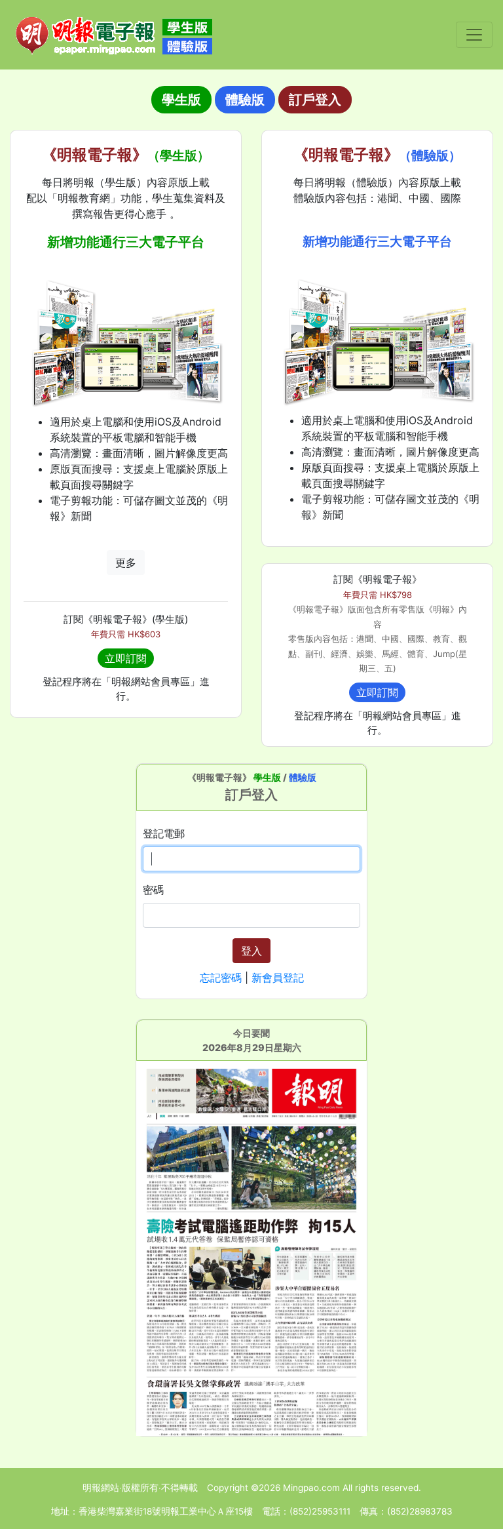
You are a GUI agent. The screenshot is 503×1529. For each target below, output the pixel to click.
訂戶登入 (315, 100)
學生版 (181, 100)
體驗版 (245, 100)
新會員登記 (278, 977)
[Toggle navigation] (474, 35)
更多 (125, 562)
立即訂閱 (126, 658)
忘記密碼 (221, 977)
